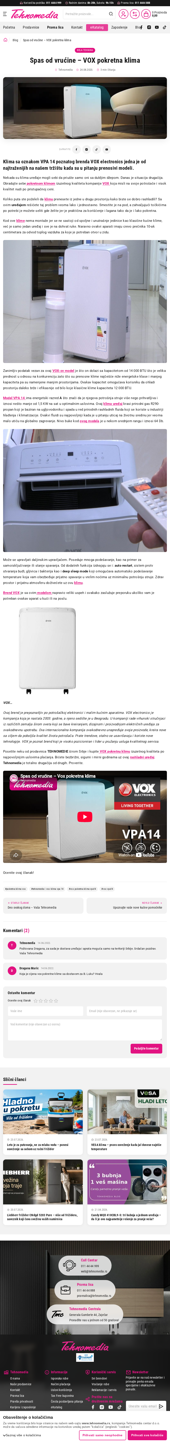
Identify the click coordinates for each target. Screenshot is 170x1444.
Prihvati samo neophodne (103, 1435)
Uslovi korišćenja (61, 1390)
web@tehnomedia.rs (94, 1271)
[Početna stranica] (5, 39)
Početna (9, 27)
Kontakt (77, 27)
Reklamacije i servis (104, 1390)
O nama (15, 1378)
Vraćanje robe (100, 1384)
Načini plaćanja (60, 1384)
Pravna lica (17, 1395)
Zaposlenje (119, 27)
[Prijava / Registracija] (123, 14)
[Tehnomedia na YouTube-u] (106, 149)
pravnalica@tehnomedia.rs (94, 1296)
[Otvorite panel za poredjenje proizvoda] (135, 14)
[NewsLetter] (161, 1406)
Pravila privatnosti (21, 1401)
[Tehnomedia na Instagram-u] (86, 149)
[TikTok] (164, 27)
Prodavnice (31, 27)
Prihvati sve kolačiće (147, 1435)
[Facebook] (141, 27)
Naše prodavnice (20, 1384)
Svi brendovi (99, 1378)
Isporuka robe (59, 1378)
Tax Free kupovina (62, 1395)
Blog (138, 27)
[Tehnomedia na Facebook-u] (76, 149)
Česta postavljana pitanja (67, 1401)
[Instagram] (149, 27)
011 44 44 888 (86, 1290)
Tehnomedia (34, 14)
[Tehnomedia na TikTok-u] (96, 149)
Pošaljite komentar (146, 1048)
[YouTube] (157, 27)
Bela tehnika (85, 50)
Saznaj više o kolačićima (23, 1435)
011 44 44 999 (90, 1266)
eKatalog (97, 27)
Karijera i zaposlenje (23, 1407)
